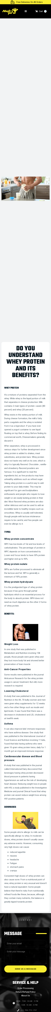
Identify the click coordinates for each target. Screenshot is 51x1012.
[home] (10, 11)
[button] (25, 11)
